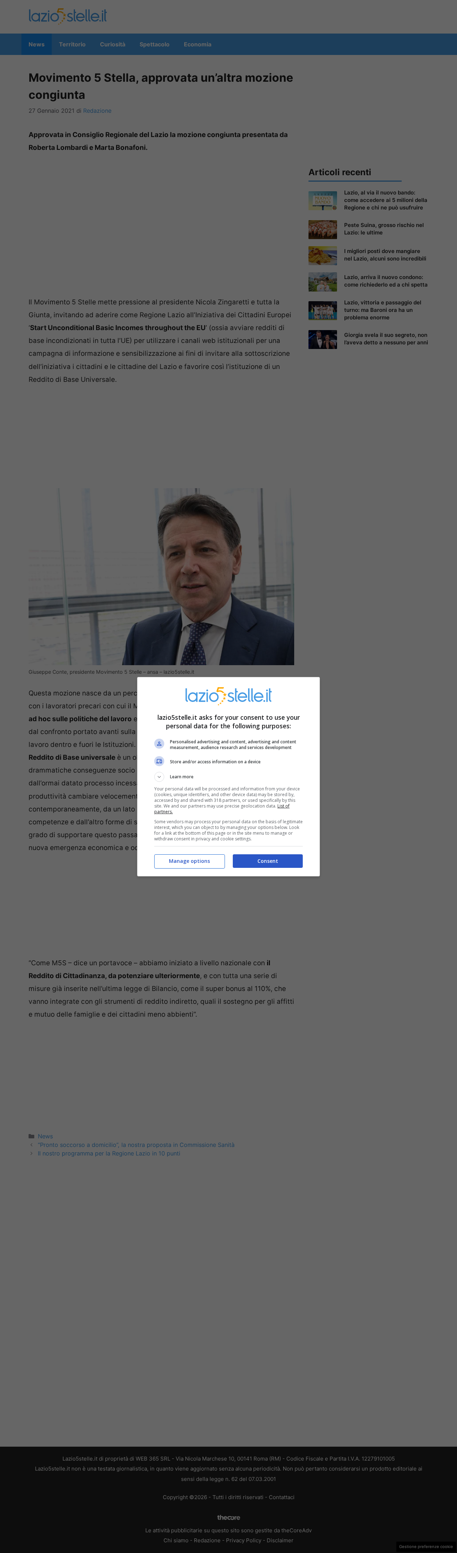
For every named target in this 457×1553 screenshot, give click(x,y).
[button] (228, 777)
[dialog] (228, 776)
